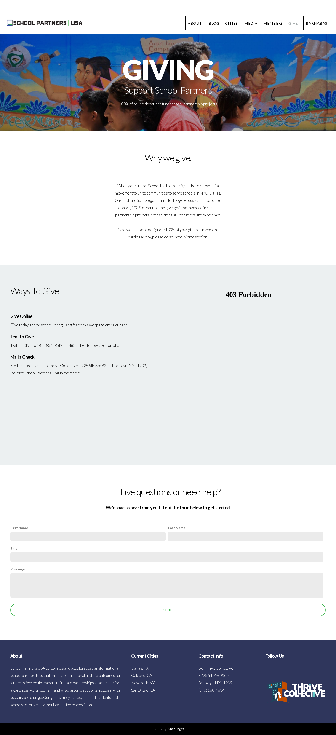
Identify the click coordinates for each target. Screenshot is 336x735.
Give (293, 23)
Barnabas (316, 23)
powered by (168, 729)
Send (168, 610)
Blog (214, 23)
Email (14, 548)
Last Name (176, 528)
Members (273, 23)
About (195, 23)
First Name (19, 528)
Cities (232, 23)
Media (251, 23)
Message (17, 569)
